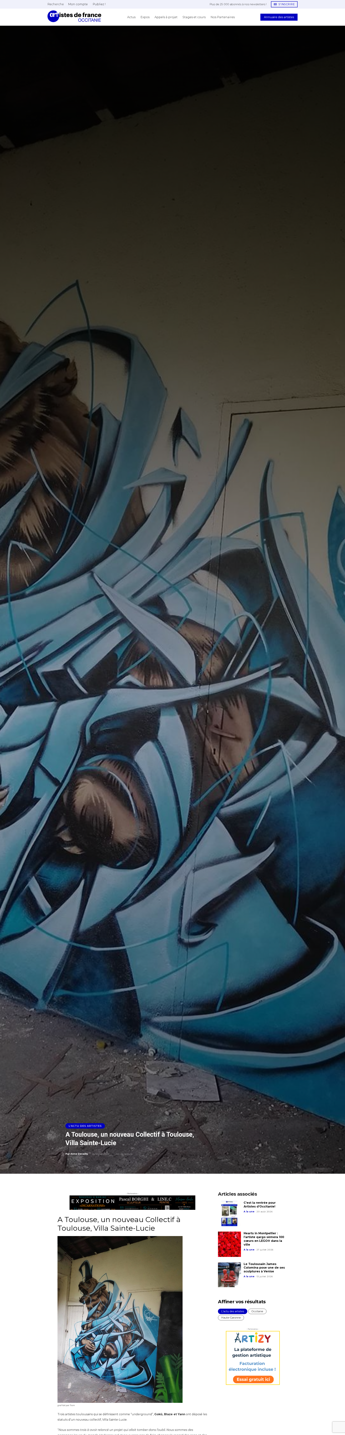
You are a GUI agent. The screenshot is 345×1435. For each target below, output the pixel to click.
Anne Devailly (79, 1153)
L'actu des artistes (85, 1126)
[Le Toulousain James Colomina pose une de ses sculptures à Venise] (229, 1274)
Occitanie (257, 1311)
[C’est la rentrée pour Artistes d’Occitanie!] (229, 1213)
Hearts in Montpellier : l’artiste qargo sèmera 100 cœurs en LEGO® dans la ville (264, 1239)
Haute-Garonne (231, 1317)
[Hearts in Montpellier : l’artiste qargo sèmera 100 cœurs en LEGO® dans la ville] (229, 1244)
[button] (55, 4)
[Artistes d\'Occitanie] (74, 16)
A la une (249, 1211)
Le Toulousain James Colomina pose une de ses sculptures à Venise (264, 1267)
